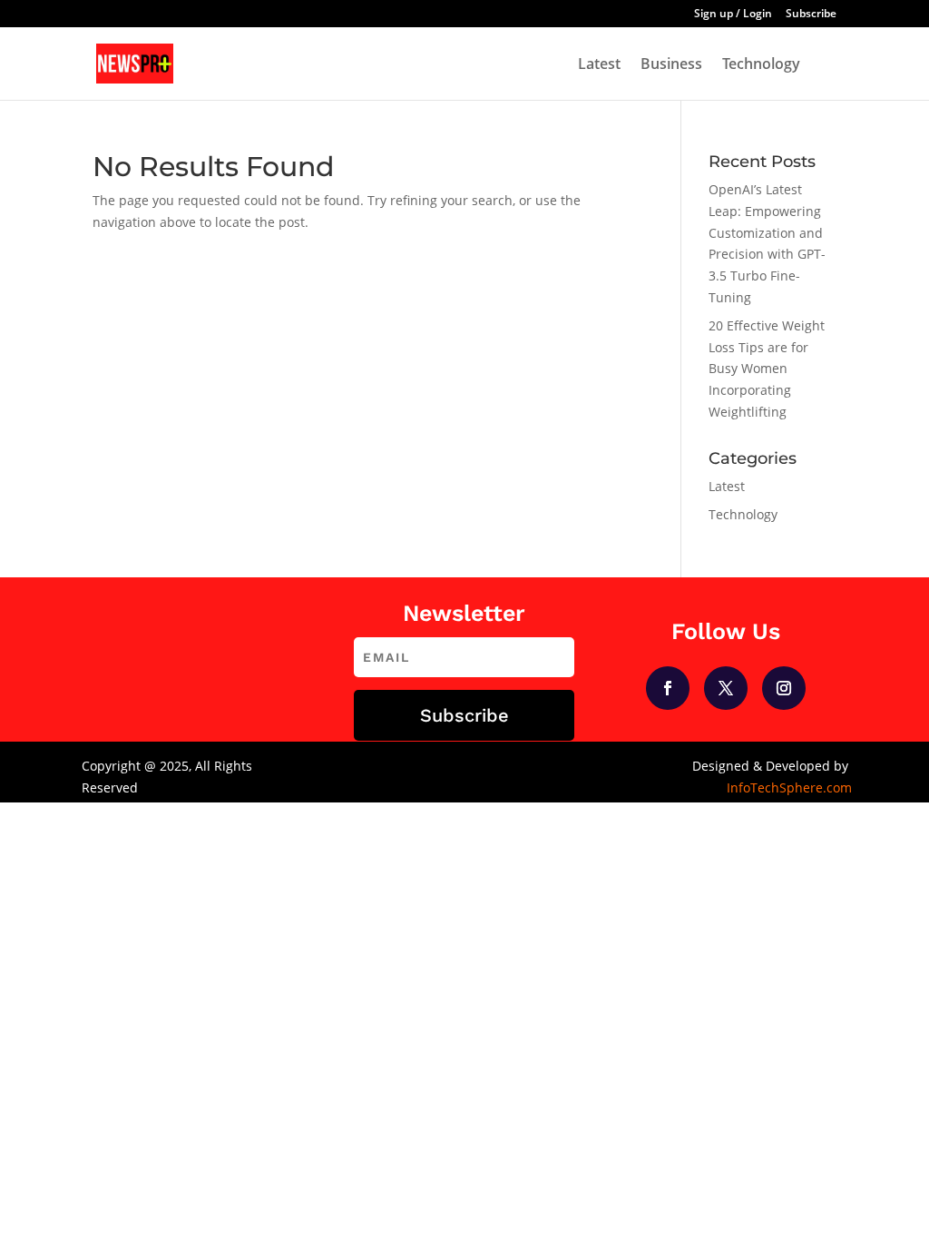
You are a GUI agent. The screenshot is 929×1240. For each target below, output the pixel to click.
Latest (599, 65)
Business (671, 65)
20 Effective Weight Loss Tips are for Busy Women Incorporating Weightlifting (767, 368)
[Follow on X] (726, 688)
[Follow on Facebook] (667, 688)
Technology (761, 65)
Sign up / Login (733, 14)
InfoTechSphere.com (789, 787)
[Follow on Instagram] (784, 688)
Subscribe (811, 14)
